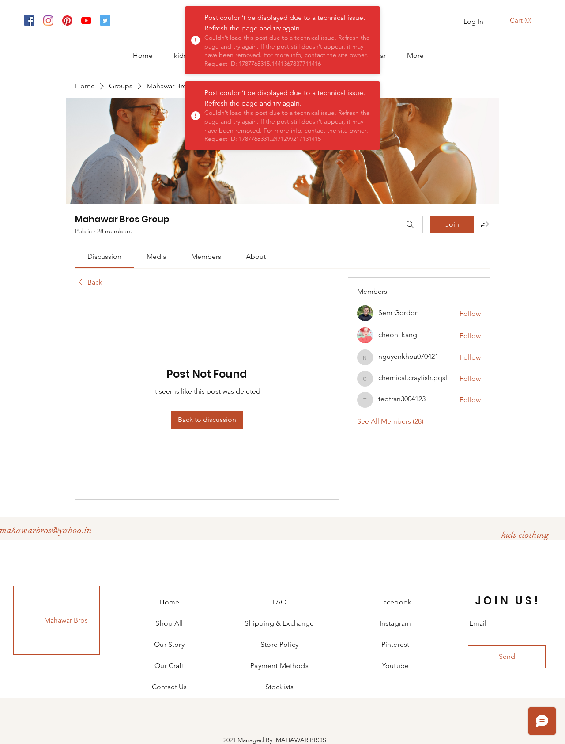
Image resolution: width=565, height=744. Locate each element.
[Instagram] (48, 20)
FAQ (279, 602)
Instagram (395, 623)
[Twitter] (105, 20)
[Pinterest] (67, 20)
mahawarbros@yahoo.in (46, 530)
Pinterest (395, 644)
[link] (104, 256)
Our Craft (169, 665)
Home (169, 602)
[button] (522, 20)
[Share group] (484, 224)
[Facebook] (29, 20)
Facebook (395, 602)
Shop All (169, 623)
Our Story (169, 644)
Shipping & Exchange (279, 623)
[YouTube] (86, 20)
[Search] (410, 224)
